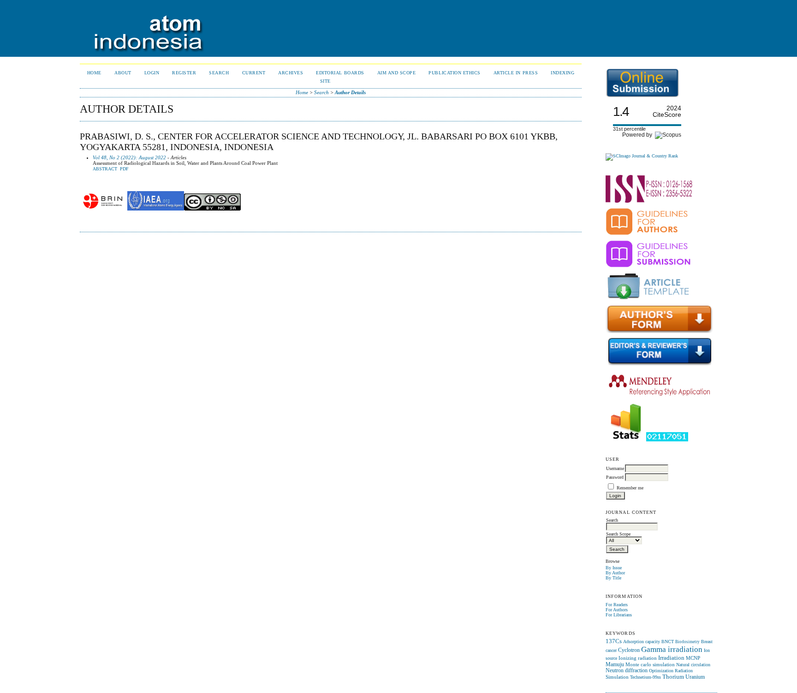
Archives (290, 72)
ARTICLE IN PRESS (516, 72)
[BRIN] (103, 208)
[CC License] (212, 208)
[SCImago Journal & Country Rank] (642, 155)
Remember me (630, 487)
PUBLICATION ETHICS (454, 72)
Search (219, 72)
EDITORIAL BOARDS (340, 72)
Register (184, 72)
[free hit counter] (667, 439)
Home (94, 72)
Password (615, 477)
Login (152, 72)
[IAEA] (155, 208)
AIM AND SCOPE (396, 72)
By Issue (614, 567)
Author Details (350, 92)
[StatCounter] (626, 439)
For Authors (617, 609)
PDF (124, 169)
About (122, 72)
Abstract (105, 169)
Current (254, 72)
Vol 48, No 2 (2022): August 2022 (129, 157)
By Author (615, 572)
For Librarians (619, 614)
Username (615, 468)
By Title (613, 577)
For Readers (617, 604)
